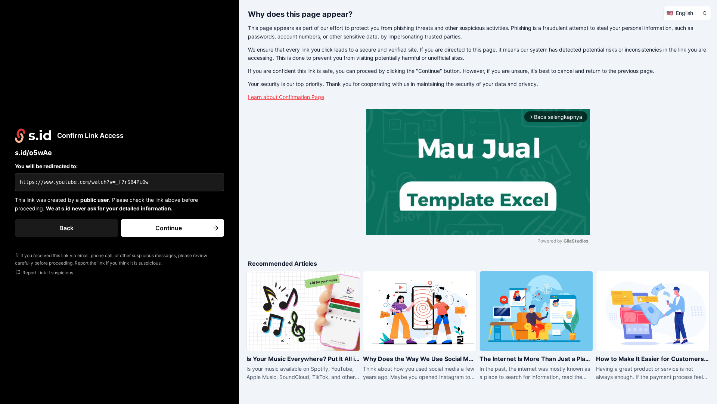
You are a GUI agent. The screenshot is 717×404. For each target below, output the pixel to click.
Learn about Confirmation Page (286, 97)
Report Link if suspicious (47, 272)
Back (66, 228)
